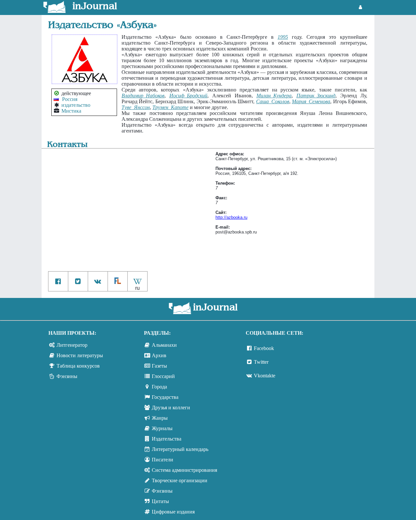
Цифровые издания (173, 511)
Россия (69, 99)
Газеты (159, 366)
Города (159, 386)
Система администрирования (184, 470)
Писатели (162, 459)
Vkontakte (264, 375)
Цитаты (160, 501)
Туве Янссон (136, 107)
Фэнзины (67, 376)
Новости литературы (80, 355)
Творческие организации (179, 480)
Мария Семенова (311, 101)
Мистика (71, 111)
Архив (159, 355)
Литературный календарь (180, 449)
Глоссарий (163, 376)
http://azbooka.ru (231, 217)
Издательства (166, 439)
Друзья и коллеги (171, 407)
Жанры (160, 418)
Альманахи (164, 345)
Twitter (261, 362)
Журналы (162, 428)
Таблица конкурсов (78, 366)
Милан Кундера (274, 95)
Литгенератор (72, 345)
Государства (165, 397)
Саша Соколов (272, 101)
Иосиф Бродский (188, 95)
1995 (283, 37)
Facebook (264, 348)
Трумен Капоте (170, 107)
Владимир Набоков (143, 95)
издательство (75, 105)
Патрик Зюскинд (315, 95)
